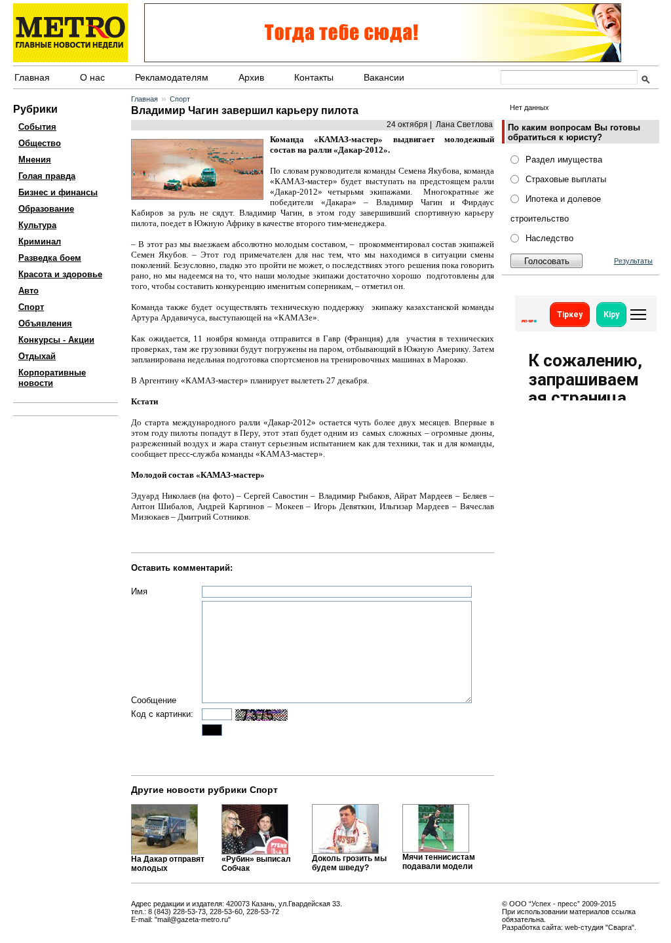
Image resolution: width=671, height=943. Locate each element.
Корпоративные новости (52, 378)
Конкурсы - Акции (56, 340)
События (37, 127)
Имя (139, 591)
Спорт (31, 307)
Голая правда (46, 176)
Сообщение (153, 700)
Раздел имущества (564, 159)
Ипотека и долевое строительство (555, 208)
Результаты (633, 261)
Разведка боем (49, 258)
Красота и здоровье (60, 274)
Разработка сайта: (532, 927)
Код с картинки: (162, 714)
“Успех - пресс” (554, 904)
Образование (46, 209)
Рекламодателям (171, 77)
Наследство (549, 238)
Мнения (34, 159)
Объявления (45, 323)
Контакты (314, 77)
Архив (251, 77)
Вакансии (384, 77)
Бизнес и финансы (58, 192)
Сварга (620, 927)
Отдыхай (37, 356)
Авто (28, 291)
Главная (32, 77)
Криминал (39, 241)
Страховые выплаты (566, 179)
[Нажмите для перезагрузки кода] (261, 715)
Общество (39, 143)
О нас (92, 77)
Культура (37, 225)
